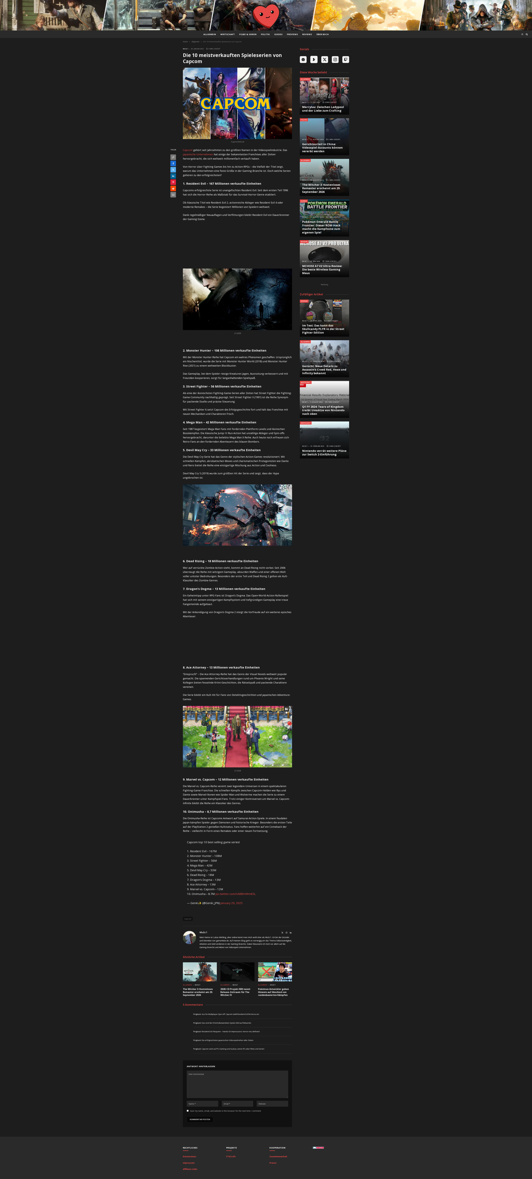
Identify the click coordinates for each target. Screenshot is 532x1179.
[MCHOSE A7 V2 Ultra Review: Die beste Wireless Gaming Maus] (324, 258)
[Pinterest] (173, 182)
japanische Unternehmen (198, 154)
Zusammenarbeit (278, 1156)
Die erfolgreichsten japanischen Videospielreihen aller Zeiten (227, 1040)
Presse (272, 1162)
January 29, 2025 (231, 903)
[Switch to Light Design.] (522, 34)
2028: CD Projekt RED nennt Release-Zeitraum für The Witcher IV (235, 992)
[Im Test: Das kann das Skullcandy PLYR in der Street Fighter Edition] (324, 318)
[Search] (526, 34)
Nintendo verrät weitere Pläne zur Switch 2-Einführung (324, 452)
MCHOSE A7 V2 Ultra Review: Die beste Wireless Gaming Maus (322, 269)
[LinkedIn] (173, 176)
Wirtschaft (227, 34)
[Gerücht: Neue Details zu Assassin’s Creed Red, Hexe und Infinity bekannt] (324, 358)
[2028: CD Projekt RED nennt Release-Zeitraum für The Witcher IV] (237, 971)
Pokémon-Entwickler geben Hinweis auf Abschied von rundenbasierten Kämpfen (273, 992)
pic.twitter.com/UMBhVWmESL (235, 894)
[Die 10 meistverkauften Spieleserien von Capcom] (237, 103)
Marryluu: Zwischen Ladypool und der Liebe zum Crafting (323, 108)
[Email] (173, 194)
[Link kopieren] (173, 157)
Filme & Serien (248, 34)
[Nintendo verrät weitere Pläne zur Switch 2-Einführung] (324, 439)
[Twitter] (173, 169)
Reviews (307, 34)
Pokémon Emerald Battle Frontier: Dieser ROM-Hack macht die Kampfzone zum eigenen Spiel (321, 227)
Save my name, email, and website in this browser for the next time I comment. (225, 1111)
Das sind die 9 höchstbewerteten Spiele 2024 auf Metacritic (226, 1023)
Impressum (189, 1162)
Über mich (322, 34)
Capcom (188, 150)
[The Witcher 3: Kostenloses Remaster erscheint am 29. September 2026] (200, 971)
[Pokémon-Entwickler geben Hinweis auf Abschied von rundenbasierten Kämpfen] (275, 971)
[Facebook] (173, 163)
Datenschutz (189, 1156)
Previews (292, 34)
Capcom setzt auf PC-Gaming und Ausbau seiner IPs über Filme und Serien (233, 1049)
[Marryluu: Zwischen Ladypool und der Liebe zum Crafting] (324, 96)
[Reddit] (173, 188)
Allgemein (209, 34)
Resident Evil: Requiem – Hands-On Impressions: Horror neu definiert (231, 1031)
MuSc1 (185, 49)
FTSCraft (231, 1156)
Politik (265, 34)
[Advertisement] (237, 244)
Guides (278, 34)
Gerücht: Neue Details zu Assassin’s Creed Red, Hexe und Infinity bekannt (324, 369)
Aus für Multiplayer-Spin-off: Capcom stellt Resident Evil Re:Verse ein (230, 1014)
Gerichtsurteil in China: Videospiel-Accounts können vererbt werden (322, 147)
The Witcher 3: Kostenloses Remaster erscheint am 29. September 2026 (198, 992)
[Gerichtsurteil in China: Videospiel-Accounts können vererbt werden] (324, 136)
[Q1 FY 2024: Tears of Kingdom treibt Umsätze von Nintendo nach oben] (324, 399)
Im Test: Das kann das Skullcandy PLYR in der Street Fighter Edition (323, 329)
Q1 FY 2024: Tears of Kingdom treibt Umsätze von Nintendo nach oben (323, 410)
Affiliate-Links (190, 1169)
